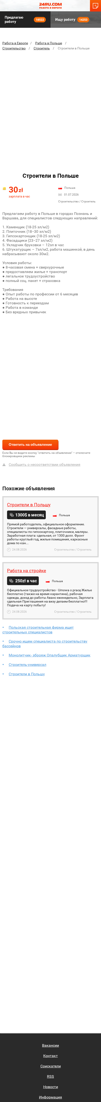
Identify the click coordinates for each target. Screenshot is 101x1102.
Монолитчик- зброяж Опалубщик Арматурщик (49, 655)
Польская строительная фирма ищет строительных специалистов (38, 629)
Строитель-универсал (27, 664)
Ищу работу (71, 19)
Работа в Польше (48, 43)
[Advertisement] (50, 106)
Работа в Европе (15, 43)
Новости (50, 1087)
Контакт (50, 1056)
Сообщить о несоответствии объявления (44, 464)
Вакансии (50, 1045)
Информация (50, 1097)
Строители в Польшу (27, 674)
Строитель (42, 48)
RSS (50, 1076)
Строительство (14, 48)
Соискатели (50, 1066)
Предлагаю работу (24, 19)
